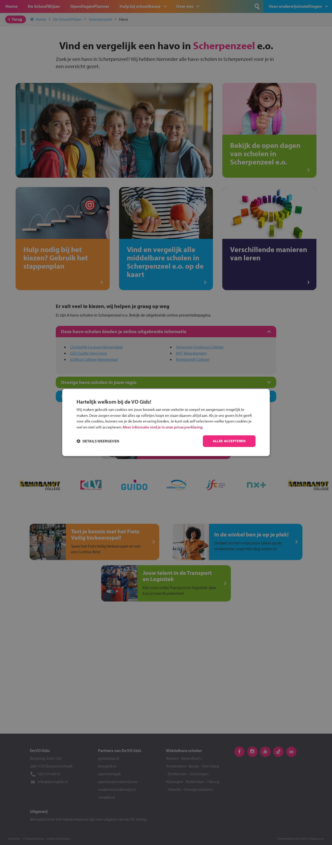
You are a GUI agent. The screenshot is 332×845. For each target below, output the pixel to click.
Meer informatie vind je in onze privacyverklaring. (163, 427)
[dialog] (166, 422)
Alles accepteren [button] (229, 441)
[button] (98, 441)
